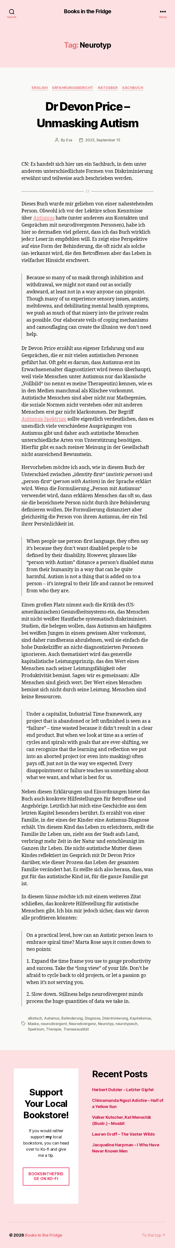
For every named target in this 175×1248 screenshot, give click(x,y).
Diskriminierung (115, 1018)
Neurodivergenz (82, 1023)
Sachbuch (132, 88)
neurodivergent (54, 1023)
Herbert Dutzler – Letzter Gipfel (122, 1089)
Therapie (53, 1029)
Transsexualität (76, 1029)
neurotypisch (126, 1023)
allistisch (35, 1018)
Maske (33, 1023)
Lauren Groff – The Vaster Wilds (123, 1134)
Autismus (43, 218)
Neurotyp (106, 1023)
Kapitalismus (140, 1018)
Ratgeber (108, 88)
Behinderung (72, 1018)
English (40, 88)
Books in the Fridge (87, 11)
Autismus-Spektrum (43, 419)
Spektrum (36, 1029)
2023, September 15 (102, 140)
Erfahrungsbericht (72, 88)
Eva (69, 140)
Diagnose (92, 1018)
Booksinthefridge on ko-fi (46, 1176)
